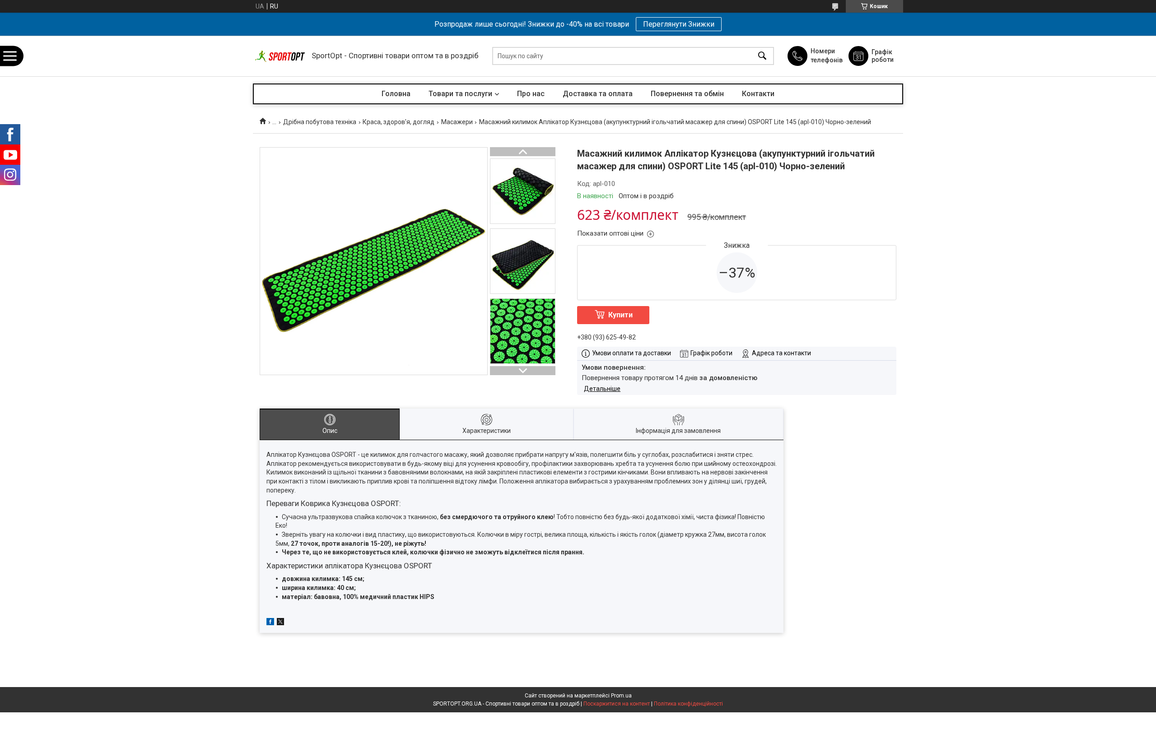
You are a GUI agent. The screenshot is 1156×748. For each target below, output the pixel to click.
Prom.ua (621, 695)
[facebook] (270, 623)
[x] (280, 623)
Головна (396, 93)
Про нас (531, 93)
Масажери (457, 121)
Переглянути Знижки (678, 24)
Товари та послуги (460, 93)
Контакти (758, 93)
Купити (620, 315)
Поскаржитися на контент (616, 704)
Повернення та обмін (687, 93)
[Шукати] (762, 56)
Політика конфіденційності (688, 704)
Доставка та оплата (598, 93)
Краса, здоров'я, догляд (398, 121)
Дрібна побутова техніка (319, 121)
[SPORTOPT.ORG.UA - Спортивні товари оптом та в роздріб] (280, 56)
